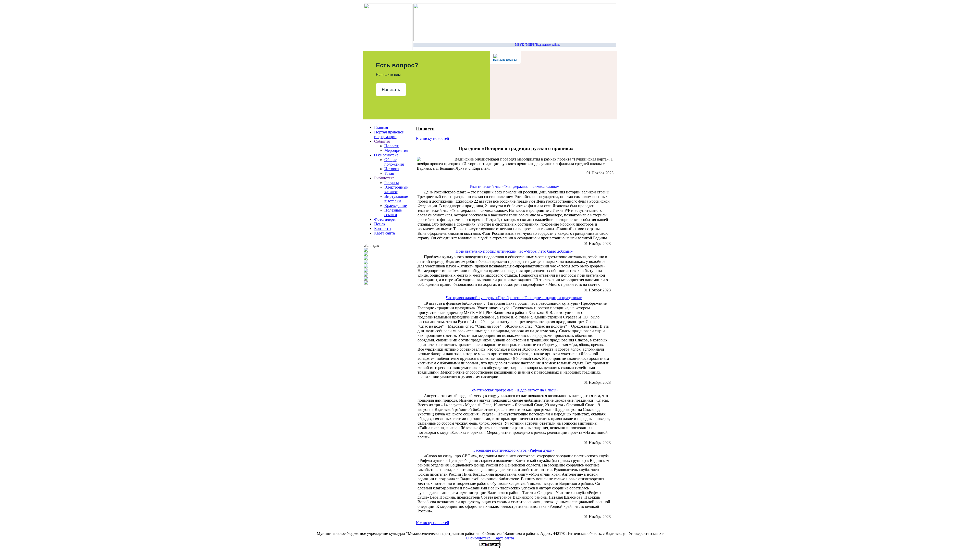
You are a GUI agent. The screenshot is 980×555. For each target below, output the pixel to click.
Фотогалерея (385, 219)
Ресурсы (391, 182)
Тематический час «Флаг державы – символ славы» (514, 186)
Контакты (382, 228)
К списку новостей (432, 138)
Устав (389, 173)
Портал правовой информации (389, 134)
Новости (391, 146)
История (391, 169)
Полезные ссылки (393, 212)
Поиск (379, 224)
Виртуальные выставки (396, 198)
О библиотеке (386, 155)
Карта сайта (384, 233)
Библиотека (384, 178)
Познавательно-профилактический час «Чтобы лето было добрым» (514, 251)
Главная (381, 127)
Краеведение (395, 205)
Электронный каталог (396, 189)
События (382, 141)
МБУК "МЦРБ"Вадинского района (532, 44)
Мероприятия (396, 150)
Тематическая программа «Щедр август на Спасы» (514, 390)
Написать (391, 90)
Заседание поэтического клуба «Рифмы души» (514, 450)
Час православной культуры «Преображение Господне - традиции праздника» (514, 297)
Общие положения (394, 161)
